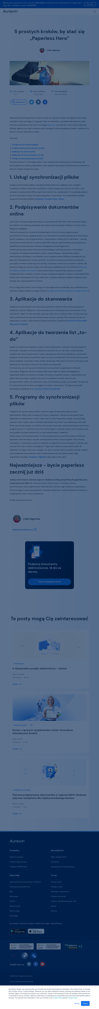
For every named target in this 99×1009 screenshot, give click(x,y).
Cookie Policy (57, 998)
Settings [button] (77, 1003)
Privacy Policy (72, 998)
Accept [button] (85, 1003)
